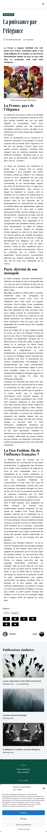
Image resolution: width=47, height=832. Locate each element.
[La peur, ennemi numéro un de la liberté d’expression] (23, 666)
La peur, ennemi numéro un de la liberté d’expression (22, 681)
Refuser (24, 819)
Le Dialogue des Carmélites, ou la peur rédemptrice (21, 749)
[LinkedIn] (32, 619)
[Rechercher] (39, 4)
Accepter (23, 813)
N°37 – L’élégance (11, 613)
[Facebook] (6, 619)
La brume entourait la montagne (15, 715)
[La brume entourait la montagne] (23, 700)
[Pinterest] (23, 619)
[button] (44, 788)
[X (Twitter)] (15, 619)
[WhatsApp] (6, 624)
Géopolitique (8, 14)
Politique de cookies (23, 829)
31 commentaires (22, 684)
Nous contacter (23, 769)
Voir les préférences (23, 825)
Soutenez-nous (28, 4)
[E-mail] (15, 624)
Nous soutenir (23, 772)
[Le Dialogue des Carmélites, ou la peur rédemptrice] (23, 734)
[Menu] (43, 4)
